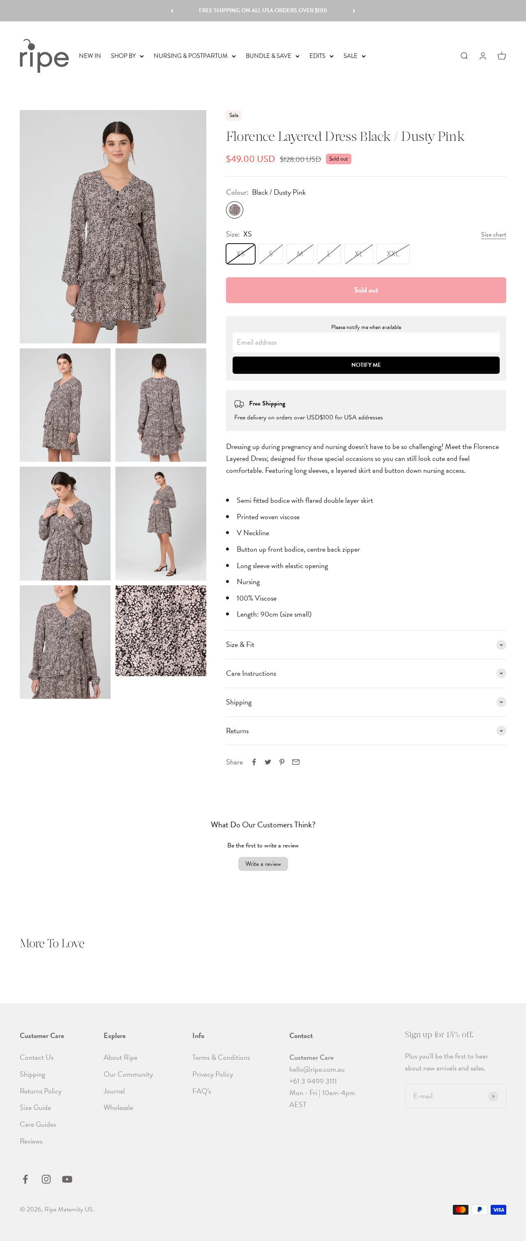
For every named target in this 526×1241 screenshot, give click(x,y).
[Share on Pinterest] (282, 762)
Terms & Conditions (221, 1057)
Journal (114, 1090)
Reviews (31, 1141)
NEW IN (90, 55)
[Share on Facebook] (254, 762)
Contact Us (36, 1057)
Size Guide (35, 1107)
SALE (351, 55)
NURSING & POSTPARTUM (191, 55)
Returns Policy (41, 1090)
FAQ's (201, 1090)
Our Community (128, 1074)
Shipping (32, 1074)
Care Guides (38, 1124)
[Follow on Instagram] (46, 1179)
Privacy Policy (212, 1074)
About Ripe (120, 1057)
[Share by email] (296, 762)
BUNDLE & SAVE (268, 55)
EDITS (317, 55)
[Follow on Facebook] (25, 1179)
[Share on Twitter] (268, 762)
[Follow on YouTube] (67, 1179)
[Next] (354, 11)
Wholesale (118, 1107)
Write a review (263, 864)
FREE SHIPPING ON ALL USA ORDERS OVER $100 (263, 10)
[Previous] (172, 11)
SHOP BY (123, 55)
